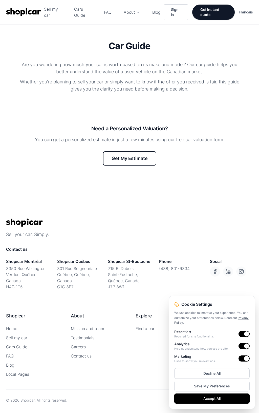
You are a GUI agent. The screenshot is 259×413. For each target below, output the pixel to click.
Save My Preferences (212, 386)
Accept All (212, 398)
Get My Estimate (130, 158)
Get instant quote (209, 12)
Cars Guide (79, 12)
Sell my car (51, 12)
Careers (78, 346)
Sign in (174, 12)
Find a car (145, 328)
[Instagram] (241, 271)
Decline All (212, 373)
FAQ (108, 12)
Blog (156, 12)
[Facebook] (215, 271)
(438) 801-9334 (174, 268)
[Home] (23, 12)
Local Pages (17, 374)
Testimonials (82, 337)
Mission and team (87, 328)
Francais (246, 12)
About (129, 12)
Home (11, 328)
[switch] (244, 334)
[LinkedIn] (228, 271)
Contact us (81, 355)
